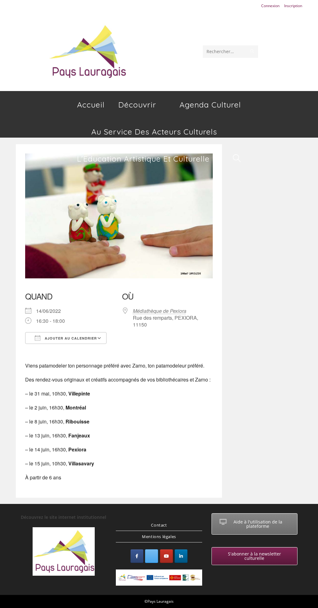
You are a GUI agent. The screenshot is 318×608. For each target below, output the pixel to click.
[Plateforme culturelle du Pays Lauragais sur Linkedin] (181, 556)
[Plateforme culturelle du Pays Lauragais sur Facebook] (136, 556)
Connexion (270, 5)
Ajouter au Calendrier (70, 338)
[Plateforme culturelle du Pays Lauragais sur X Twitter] (151, 556)
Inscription (293, 5)
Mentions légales (159, 536)
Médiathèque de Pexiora (159, 310)
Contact (159, 525)
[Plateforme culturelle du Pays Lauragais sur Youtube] (166, 556)
